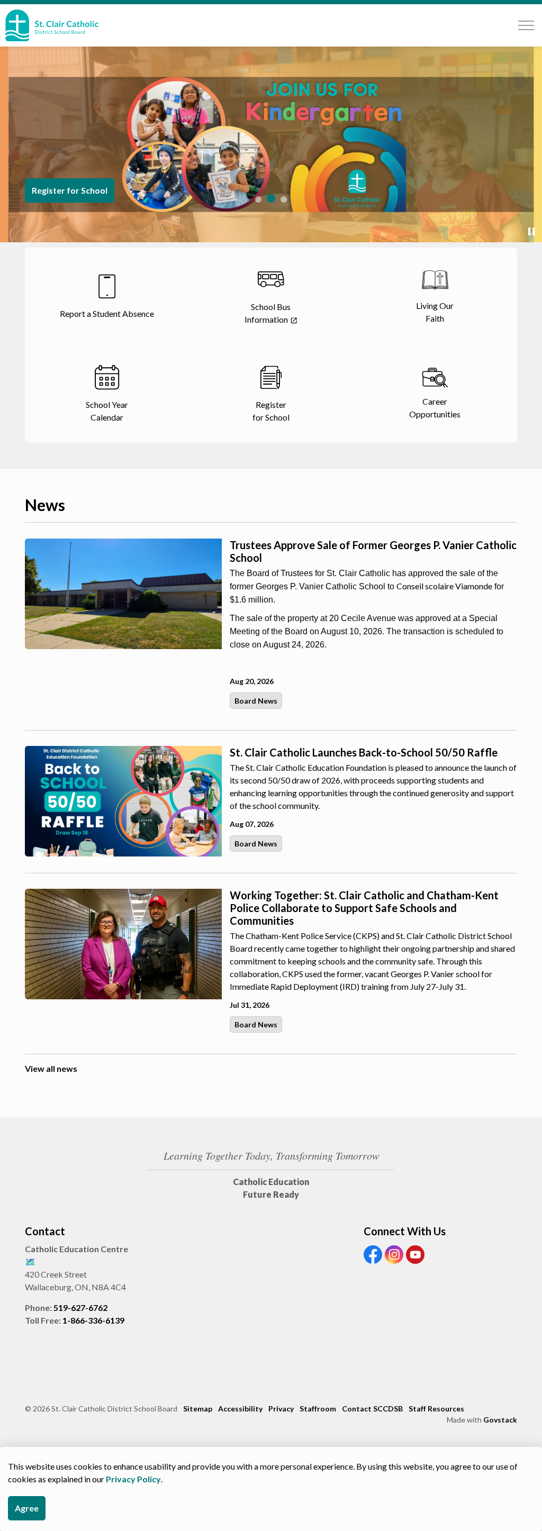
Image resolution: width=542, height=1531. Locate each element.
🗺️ (30, 1261)
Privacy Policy (133, 1479)
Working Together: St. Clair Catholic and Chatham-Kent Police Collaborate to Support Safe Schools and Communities (364, 908)
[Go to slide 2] (271, 198)
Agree (27, 1508)
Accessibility (240, 1408)
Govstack (500, 1419)
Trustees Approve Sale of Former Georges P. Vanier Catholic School (373, 551)
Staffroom (318, 1408)
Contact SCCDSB (372, 1408)
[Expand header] (526, 25)
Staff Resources (436, 1408)
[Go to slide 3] (284, 199)
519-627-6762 (80, 1307)
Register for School (69, 190)
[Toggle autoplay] (531, 231)
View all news (51, 1068)
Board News (255, 700)
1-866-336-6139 (93, 1320)
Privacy (281, 1408)
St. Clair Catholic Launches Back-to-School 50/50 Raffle (364, 752)
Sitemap (197, 1408)
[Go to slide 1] (258, 199)
